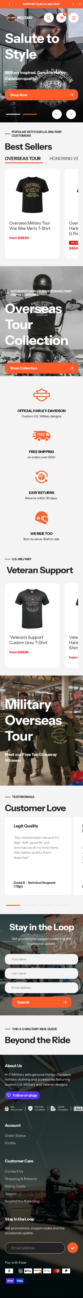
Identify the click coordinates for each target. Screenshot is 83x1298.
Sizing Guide (15, 1186)
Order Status (15, 1135)
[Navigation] (74, 18)
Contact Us (14, 1171)
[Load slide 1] (13, 115)
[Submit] (72, 1247)
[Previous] (10, 4)
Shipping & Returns (21, 1178)
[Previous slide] (57, 114)
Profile (10, 1143)
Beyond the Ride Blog (22, 1201)
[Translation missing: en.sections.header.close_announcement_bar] (79, 4)
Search (11, 1193)
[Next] (73, 4)
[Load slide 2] (30, 115)
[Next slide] (71, 114)
